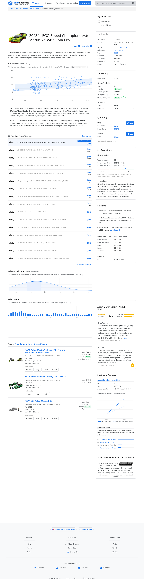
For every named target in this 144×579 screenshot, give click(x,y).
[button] (87, 67)
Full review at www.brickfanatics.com (109, 341)
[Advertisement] (50, 20)
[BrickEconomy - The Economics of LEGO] (18, 3)
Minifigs (29, 548)
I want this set (77, 370)
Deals (29, 552)
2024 (30, 383)
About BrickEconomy (72, 544)
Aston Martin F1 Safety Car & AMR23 (113, 448)
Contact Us (72, 548)
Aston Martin (34, 9)
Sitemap (115, 552)
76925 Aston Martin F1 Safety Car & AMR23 (45, 376)
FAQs (115, 544)
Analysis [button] (60, 3)
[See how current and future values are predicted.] (133, 109)
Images (74, 46)
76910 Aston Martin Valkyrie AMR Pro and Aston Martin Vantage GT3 (45, 351)
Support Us (74, 552)
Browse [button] (37, 3)
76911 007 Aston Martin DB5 (38, 401)
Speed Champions (21, 9)
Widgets (115, 548)
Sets (11, 9)
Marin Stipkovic (115, 230)
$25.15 (88, 404)
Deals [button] (49, 3)
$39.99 (88, 382)
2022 (30, 358)
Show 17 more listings (83, 265)
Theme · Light (87, 529)
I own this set (77, 367)
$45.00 (88, 354)
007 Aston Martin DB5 (108, 439)
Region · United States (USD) (65, 529)
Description (86, 46)
